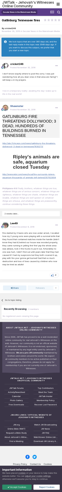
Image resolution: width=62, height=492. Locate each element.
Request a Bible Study (16, 433)
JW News (45, 429)
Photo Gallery (16, 400)
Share (15, 288)
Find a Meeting (16, 441)
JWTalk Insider (46, 396)
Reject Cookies (46, 487)
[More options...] (57, 66)
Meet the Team (46, 392)
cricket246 (10, 28)
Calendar (16, 396)
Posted (23, 67)
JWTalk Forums (16, 388)
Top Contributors (46, 388)
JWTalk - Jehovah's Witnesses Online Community (28, 4)
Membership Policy (45, 400)
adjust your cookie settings (38, 476)
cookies (22, 473)
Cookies (48, 464)
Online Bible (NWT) (16, 429)
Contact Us (35, 464)
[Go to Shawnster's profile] (5, 108)
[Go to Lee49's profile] (5, 225)
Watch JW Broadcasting (45, 425)
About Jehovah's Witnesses (16, 437)
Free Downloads (16, 404)
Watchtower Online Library (46, 437)
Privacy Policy (20, 464)
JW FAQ (45, 433)
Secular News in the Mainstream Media (41, 31)
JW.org (16, 425)
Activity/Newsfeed (16, 392)
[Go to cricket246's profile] (5, 66)
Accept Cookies (18, 487)
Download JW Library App (46, 441)
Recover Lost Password (45, 404)
